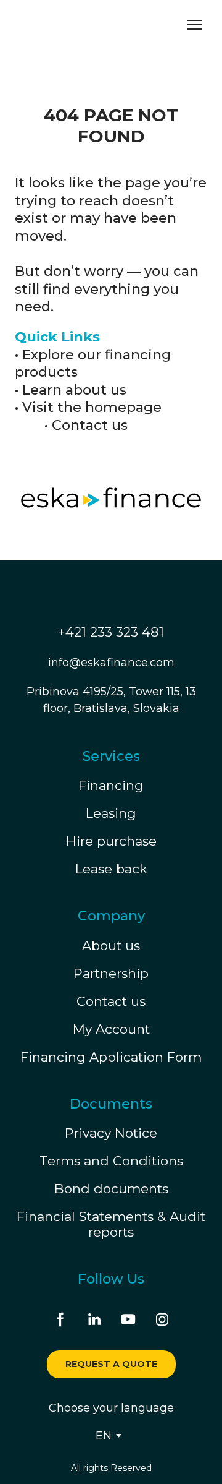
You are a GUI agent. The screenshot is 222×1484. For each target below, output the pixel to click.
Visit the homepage (92, 407)
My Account (111, 998)
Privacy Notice (111, 1102)
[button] (60, 1288)
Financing (111, 755)
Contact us (90, 425)
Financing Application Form (111, 1026)
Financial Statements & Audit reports (111, 1193)
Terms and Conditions (111, 1130)
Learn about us (74, 390)
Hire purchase (111, 810)
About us (111, 914)
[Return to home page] (71, 25)
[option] (104, 1405)
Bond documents (111, 1158)
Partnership (111, 942)
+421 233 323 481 (111, 601)
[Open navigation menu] (195, 24)
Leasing (111, 783)
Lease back (111, 838)
